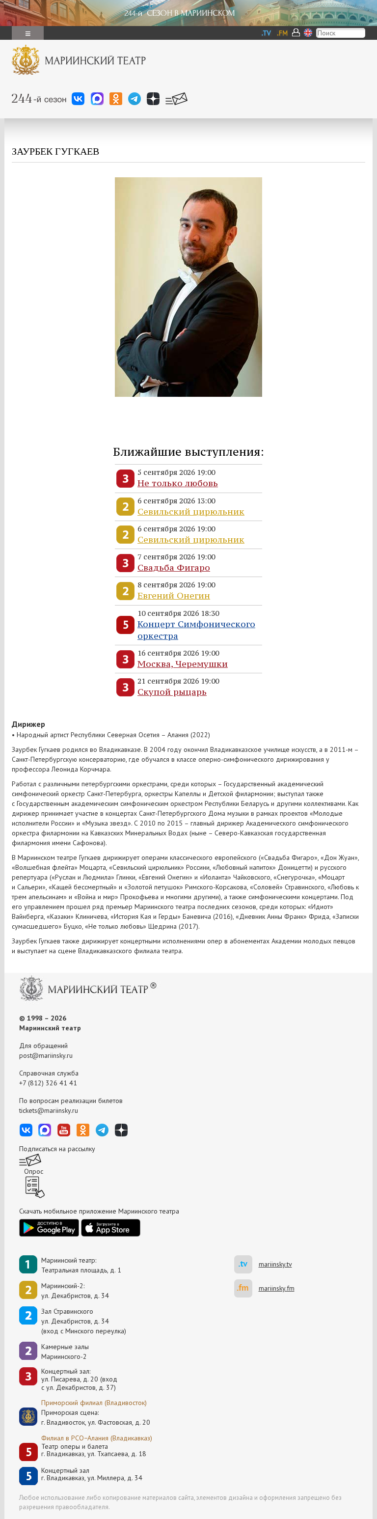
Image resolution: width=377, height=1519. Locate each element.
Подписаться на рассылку (57, 1148)
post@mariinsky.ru (46, 1055)
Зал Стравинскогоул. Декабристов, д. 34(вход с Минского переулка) (83, 1321)
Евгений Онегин (173, 595)
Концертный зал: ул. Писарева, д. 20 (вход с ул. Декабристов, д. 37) (79, 1379)
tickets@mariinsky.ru (48, 1110)
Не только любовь (177, 483)
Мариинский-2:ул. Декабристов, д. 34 (75, 1290)
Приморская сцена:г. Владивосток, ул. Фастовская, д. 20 (85, 1417)
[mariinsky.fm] (246, 1288)
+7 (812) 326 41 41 (48, 1082)
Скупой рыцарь (172, 691)
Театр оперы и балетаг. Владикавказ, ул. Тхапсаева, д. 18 (93, 1450)
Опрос (33, 1171)
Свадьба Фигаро (173, 567)
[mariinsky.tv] (246, 1264)
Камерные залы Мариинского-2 (65, 1351)
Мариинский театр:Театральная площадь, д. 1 (81, 1265)
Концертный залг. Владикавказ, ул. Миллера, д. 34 (91, 1474)
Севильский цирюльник (190, 511)
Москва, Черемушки (182, 663)
